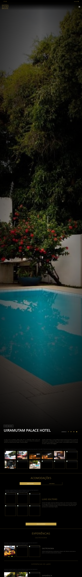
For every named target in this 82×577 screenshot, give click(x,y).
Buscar (76, 1)
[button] (68, 431)
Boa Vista (10, 426)
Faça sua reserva (41, 524)
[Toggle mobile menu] (79, 7)
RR (5, 426)
